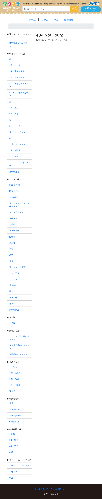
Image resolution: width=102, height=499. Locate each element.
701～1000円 (15, 385)
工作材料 (13, 471)
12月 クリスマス (17, 144)
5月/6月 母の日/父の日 (19, 94)
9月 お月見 (15, 126)
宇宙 (11, 249)
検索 (74, 8)
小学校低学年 (15, 409)
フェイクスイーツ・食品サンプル (19, 204)
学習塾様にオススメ (18, 354)
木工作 (12, 242)
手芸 (11, 291)
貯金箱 (12, 236)
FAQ (56, 19)
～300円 (13, 366)
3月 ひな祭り (17, 65)
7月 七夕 (13, 107)
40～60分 (13, 446)
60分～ (12, 452)
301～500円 (14, 373)
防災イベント (15, 191)
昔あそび (13, 285)
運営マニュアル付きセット (19, 44)
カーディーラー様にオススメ (19, 337)
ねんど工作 (14, 273)
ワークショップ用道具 (19, 465)
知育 (11, 261)
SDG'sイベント (16, 185)
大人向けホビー (16, 197)
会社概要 (68, 19)
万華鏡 (12, 224)
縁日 (11, 303)
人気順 (12, 323)
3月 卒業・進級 (17, 71)
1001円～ (13, 391)
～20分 (12, 434)
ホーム (32, 19)
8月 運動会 (15, 114)
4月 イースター (17, 77)
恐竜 (11, 255)
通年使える (14, 171)
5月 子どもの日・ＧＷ (18, 85)
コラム (44, 19)
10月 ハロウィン (17, 132)
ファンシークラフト (18, 267)
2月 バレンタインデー (18, 164)
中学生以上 (14, 421)
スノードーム (15, 230)
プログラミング (16, 212)
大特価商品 (14, 309)
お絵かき (13, 218)
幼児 (11, 403)
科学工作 (13, 297)
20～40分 (13, 440)
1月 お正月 (14, 150)
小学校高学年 (15, 415)
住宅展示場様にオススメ (19, 347)
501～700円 (14, 379)
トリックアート (16, 279)
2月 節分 (14, 156)
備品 (11, 477)
